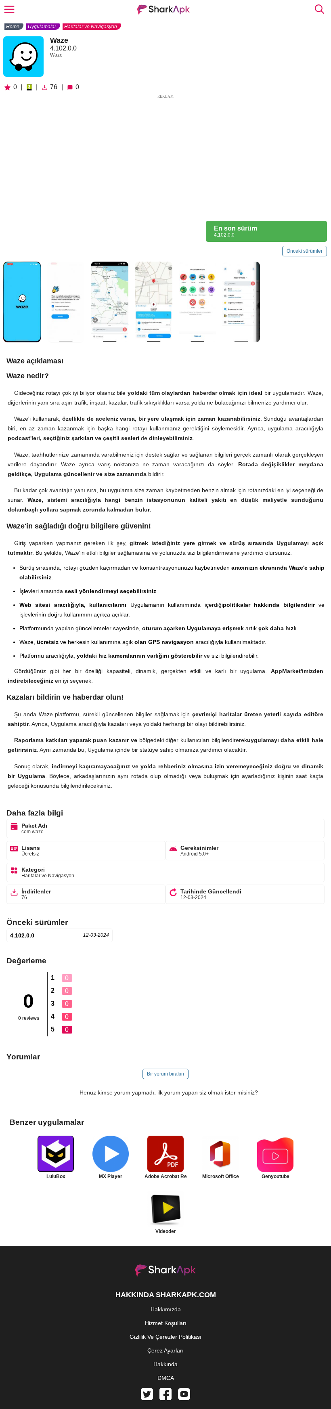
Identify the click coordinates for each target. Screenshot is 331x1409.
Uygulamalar (42, 26)
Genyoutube (275, 1176)
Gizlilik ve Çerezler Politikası (165, 1337)
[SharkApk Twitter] (147, 1398)
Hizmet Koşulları (165, 1323)
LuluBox (55, 1176)
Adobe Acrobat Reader (165, 1176)
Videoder (165, 1231)
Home (12, 26)
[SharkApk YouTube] (184, 1398)
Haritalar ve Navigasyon (90, 26)
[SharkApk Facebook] (165, 1398)
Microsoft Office (220, 1176)
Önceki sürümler (305, 251)
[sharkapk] (163, 10)
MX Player (110, 1176)
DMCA (165, 1378)
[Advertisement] (165, 156)
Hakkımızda (166, 1309)
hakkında (165, 1364)
